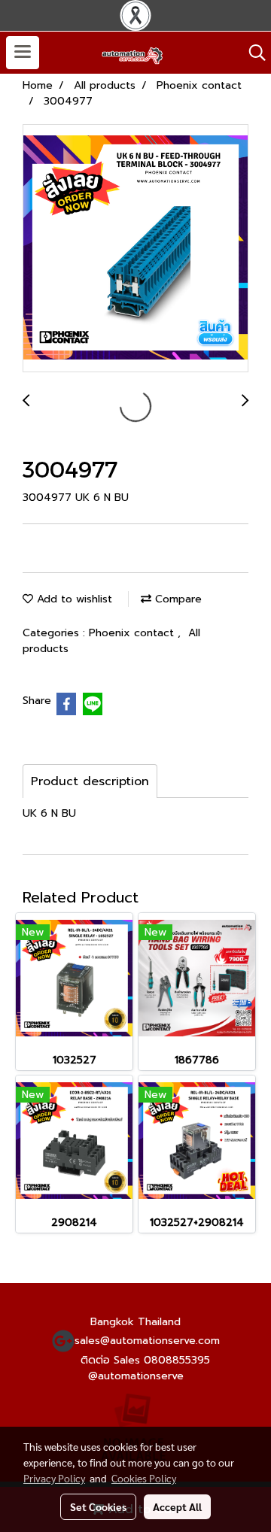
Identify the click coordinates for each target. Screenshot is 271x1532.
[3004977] (135, 249)
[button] (252, 52)
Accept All (177, 1506)
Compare (176, 599)
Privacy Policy (54, 1478)
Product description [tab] (90, 781)
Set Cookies (98, 1506)
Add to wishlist (72, 599)
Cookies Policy (143, 1478)
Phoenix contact (133, 633)
